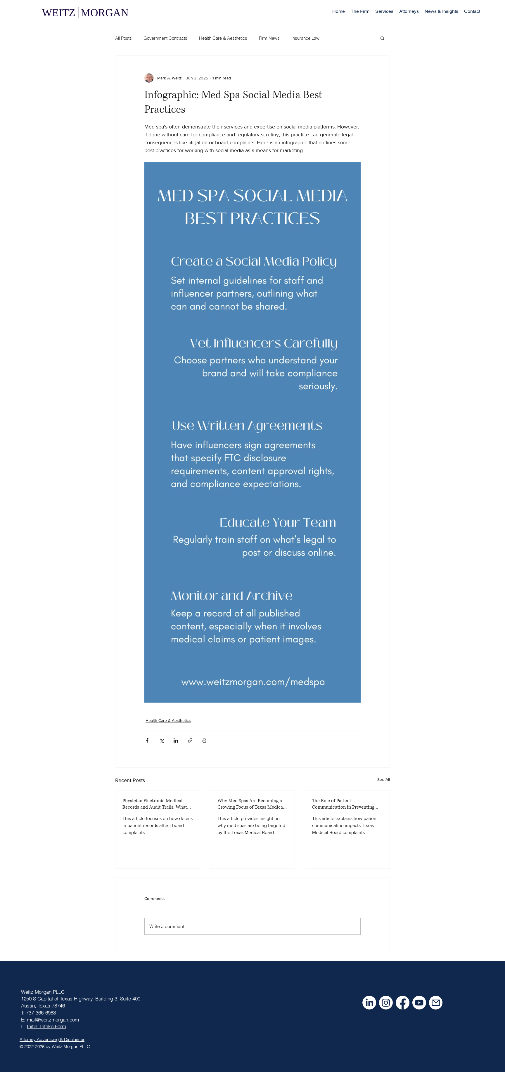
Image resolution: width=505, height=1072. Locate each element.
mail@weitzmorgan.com (53, 1020)
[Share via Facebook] (147, 740)
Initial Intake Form (46, 1026)
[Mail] (435, 1003)
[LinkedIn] (369, 1003)
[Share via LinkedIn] (176, 740)
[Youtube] (419, 1003)
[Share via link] (190, 740)
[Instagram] (386, 1003)
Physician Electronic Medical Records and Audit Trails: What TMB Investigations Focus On (154, 804)
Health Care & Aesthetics (223, 38)
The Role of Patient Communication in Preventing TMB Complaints (343, 804)
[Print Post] (204, 740)
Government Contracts (165, 38)
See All (383, 779)
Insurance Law (305, 38)
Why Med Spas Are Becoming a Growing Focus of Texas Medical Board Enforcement (250, 804)
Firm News (269, 38)
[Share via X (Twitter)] (161, 740)
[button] (384, 11)
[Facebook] (402, 1003)
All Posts (123, 38)
